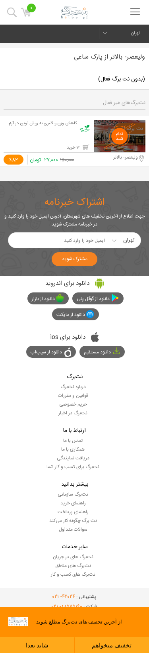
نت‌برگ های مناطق (73, 566)
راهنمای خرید (73, 503)
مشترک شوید (74, 259)
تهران (135, 33)
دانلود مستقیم (97, 352)
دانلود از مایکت (70, 315)
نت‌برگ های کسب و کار (73, 574)
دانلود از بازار (43, 299)
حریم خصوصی (73, 404)
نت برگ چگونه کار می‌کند (73, 521)
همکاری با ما (73, 449)
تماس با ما (73, 441)
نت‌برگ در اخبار (72, 413)
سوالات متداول (73, 529)
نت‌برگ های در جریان (73, 557)
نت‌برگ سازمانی (73, 494)
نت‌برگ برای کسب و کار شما (72, 467)
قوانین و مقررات (73, 396)
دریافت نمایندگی (73, 458)
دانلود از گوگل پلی (93, 299)
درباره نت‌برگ (73, 387)
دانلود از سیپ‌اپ (46, 352)
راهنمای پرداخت (73, 512)
